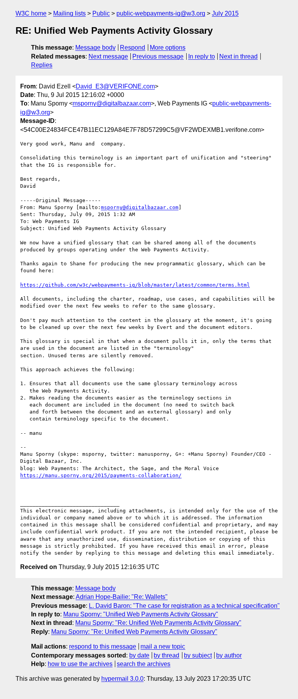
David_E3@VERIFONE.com (115, 86)
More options (167, 47)
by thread (166, 655)
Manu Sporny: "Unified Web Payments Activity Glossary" (140, 614)
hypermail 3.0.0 (122, 678)
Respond (132, 47)
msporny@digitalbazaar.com (112, 103)
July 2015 (225, 13)
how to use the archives (80, 664)
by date (139, 655)
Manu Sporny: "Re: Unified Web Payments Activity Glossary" (158, 622)
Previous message (158, 56)
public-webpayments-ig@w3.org (160, 13)
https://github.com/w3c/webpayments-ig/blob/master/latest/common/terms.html (135, 285)
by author (229, 655)
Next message (108, 56)
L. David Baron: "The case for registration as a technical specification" (184, 605)
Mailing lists (69, 13)
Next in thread (238, 56)
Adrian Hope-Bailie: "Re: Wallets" (122, 596)
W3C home (31, 13)
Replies (41, 65)
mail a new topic (162, 646)
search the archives (143, 664)
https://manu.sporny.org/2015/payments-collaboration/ (101, 475)
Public (101, 13)
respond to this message (102, 646)
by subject (198, 655)
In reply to (201, 56)
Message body (95, 47)
